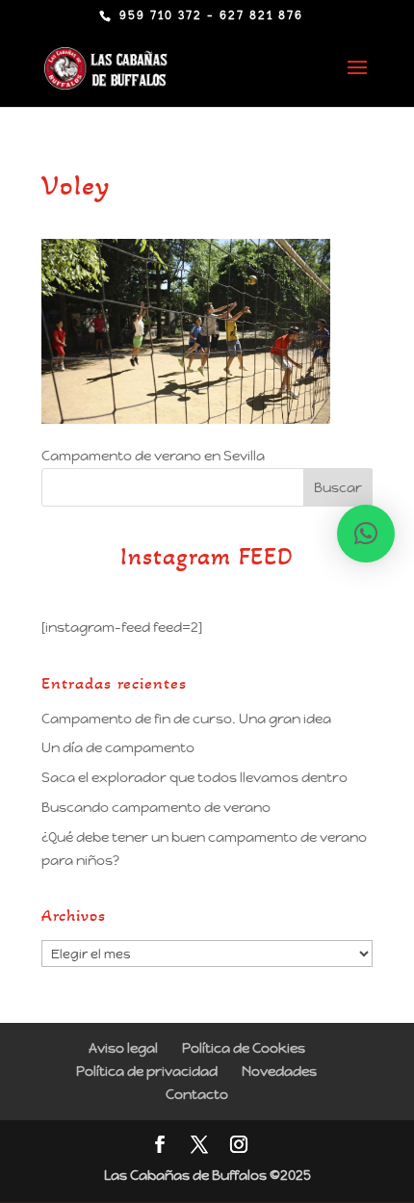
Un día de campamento (117, 747)
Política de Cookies (243, 1048)
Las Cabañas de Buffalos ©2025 (207, 1175)
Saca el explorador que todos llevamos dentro (194, 777)
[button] (366, 533)
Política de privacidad (147, 1071)
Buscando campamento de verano (156, 807)
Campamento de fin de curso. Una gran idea (186, 718)
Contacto (197, 1094)
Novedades (279, 1071)
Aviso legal (123, 1048)
